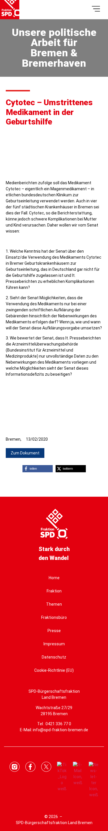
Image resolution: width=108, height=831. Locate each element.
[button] (25, 453)
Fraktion (54, 591)
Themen (54, 604)
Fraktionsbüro (54, 617)
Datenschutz (54, 657)
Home (54, 577)
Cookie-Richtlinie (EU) (54, 670)
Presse (54, 630)
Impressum (54, 644)
